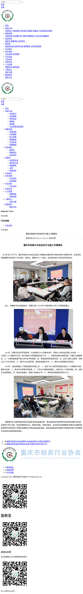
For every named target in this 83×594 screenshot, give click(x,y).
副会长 (7, 41)
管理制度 (30, 36)
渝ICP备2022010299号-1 (10, 479)
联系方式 (8, 77)
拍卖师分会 (18, 46)
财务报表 (16, 54)
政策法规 (8, 33)
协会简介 (8, 31)
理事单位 (14, 41)
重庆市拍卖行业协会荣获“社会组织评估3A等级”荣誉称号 (28, 441)
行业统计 (8, 49)
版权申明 (10, 470)
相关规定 (38, 46)
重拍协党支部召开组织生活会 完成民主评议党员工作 (27, 444)
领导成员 (23, 31)
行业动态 (8, 57)
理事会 (29, 31)
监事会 (35, 31)
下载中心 (8, 70)
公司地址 (10, 472)
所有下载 (8, 72)
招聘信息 (8, 67)
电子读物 (8, 51)
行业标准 (38, 36)
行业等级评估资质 (45, 31)
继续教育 (26, 46)
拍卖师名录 (9, 46)
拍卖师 (7, 44)
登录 (2, 5)
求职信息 (16, 67)
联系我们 (8, 75)
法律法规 (8, 36)
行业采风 (8, 54)
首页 (7, 26)
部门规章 (23, 36)
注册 (2, 7)
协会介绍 (8, 28)
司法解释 (16, 36)
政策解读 (45, 36)
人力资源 (8, 64)
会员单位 (8, 39)
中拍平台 (8, 62)
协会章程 (16, 31)
